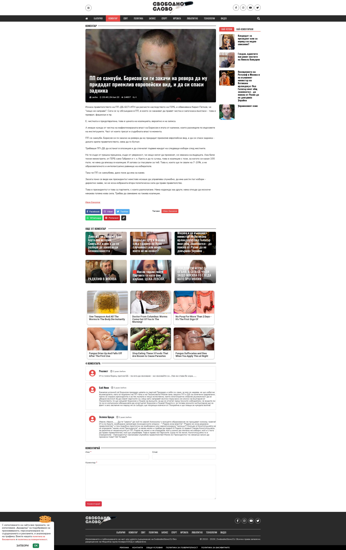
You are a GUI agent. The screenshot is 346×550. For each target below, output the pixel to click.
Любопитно (192, 18)
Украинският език (248, 106)
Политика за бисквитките (215, 547)
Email (154, 452)
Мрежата (177, 18)
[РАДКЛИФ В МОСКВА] (106, 271)
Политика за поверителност (182, 547)
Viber (110, 211)
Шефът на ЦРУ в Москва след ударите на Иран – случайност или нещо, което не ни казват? (149, 245)
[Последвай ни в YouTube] (250, 8)
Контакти (137, 547)
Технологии (209, 18)
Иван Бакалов (170, 211)
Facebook (94, 211)
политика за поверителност (32, 539)
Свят (125, 18)
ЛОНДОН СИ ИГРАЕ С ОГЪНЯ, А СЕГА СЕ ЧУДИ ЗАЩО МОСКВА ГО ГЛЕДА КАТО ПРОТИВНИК (194, 273)
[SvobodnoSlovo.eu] (101, 521)
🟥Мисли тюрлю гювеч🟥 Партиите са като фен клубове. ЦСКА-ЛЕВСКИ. (150, 275)
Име (88, 452)
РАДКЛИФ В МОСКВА (102, 278)
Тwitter (124, 211)
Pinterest (114, 218)
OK (36, 545)
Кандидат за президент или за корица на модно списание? (247, 40)
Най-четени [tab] (226, 29)
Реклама (124, 547)
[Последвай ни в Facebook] (236, 8)
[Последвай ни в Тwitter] (257, 8)
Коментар (113, 18)
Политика (138, 18)
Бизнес (152, 18)
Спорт (164, 18)
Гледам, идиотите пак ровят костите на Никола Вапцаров (249, 56)
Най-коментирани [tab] (244, 29)
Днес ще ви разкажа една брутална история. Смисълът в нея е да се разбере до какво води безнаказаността (105, 243)
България (98, 18)
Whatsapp (95, 218)
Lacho (95, 97)
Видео (224, 18)
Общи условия (154, 547)
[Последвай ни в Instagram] (243, 8)
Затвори (22, 545)
